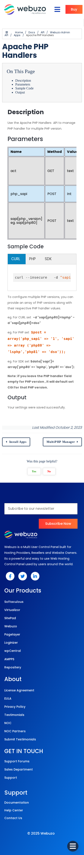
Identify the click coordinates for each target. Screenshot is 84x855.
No (49, 471)
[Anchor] (47, 112)
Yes (34, 471)
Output (20, 92)
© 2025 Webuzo (41, 833)
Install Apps (17, 442)
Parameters (22, 84)
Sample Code (24, 88)
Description (23, 80)
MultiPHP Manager (61, 442)
